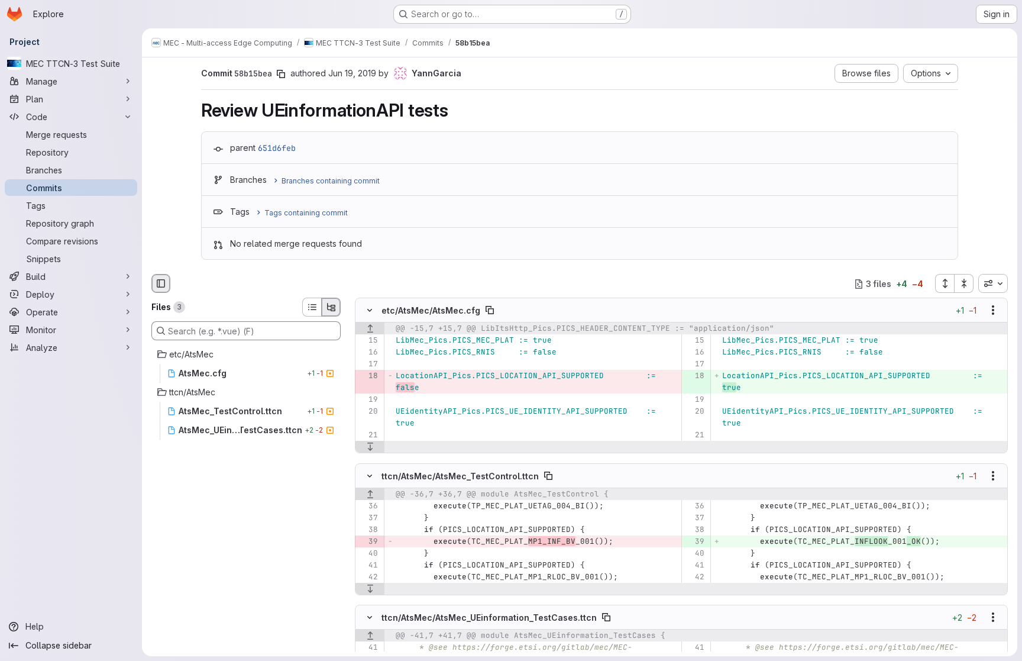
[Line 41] (368, 565)
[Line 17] (368, 364)
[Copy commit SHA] (281, 74)
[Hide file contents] (370, 311)
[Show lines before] (369, 329)
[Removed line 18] (368, 376)
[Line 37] (368, 518)
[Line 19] (368, 400)
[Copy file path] (490, 311)
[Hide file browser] (160, 283)
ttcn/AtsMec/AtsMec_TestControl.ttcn (460, 475)
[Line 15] (368, 341)
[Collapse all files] (964, 283)
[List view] (311, 307)
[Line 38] (368, 530)
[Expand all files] (944, 283)
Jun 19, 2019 (352, 73)
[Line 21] (368, 435)
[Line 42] (368, 577)
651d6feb (277, 148)
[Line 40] (368, 553)
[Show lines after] (369, 447)
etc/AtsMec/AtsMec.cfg (430, 310)
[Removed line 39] (368, 541)
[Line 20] (368, 412)
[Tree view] (331, 307)
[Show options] (993, 311)
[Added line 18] (694, 376)
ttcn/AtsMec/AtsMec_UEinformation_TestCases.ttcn (489, 617)
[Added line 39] (694, 541)
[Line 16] (368, 353)
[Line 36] (368, 506)
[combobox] (993, 283)
